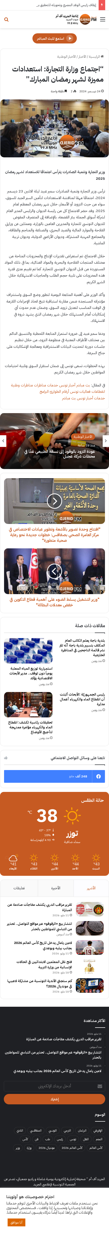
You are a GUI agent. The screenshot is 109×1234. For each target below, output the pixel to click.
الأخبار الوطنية (66, 56)
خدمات (52, 385)
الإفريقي (98, 1130)
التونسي (53, 1130)
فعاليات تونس (80, 391)
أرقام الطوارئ (59, 391)
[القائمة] (102, 21)
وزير (18, 1148)
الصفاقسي (36, 1130)
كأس (25, 1139)
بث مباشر (83, 385)
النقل (86, 1139)
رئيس (60, 1139)
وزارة (29, 1148)
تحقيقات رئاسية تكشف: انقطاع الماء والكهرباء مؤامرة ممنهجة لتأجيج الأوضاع (30, 727)
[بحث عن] (6, 21)
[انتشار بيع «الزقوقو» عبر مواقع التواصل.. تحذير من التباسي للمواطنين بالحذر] (90, 928)
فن (36, 1139)
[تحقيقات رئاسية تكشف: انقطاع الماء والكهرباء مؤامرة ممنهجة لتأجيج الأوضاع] (28, 704)
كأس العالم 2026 (72, 1148)
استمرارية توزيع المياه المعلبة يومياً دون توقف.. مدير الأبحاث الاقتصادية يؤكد (30, 673)
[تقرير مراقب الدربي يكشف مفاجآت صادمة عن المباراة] (90, 909)
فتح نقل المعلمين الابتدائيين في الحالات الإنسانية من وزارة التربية (44, 964)
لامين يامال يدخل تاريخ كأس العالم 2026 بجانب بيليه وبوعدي (43, 945)
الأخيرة (55, 888)
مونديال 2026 (47, 1148)
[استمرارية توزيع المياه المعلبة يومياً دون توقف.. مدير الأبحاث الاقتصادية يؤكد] (28, 651)
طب (47, 1139)
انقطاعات (98, 391)
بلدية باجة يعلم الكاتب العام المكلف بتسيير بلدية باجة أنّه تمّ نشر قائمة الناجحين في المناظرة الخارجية (82, 648)
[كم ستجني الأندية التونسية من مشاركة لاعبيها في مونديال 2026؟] (90, 985)
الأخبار (82, 56)
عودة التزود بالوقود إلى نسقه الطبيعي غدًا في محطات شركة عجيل (59, 454)
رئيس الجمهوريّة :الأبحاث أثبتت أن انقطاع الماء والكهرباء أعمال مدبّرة (82, 699)
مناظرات (40, 385)
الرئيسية (95, 56)
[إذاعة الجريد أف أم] (76, 19)
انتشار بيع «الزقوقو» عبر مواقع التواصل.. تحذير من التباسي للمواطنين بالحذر (39, 926)
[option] (54, 441)
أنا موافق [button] (16, 1222)
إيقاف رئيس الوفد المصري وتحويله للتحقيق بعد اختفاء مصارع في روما (51, 5)
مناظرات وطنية (22, 385)
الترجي (67, 1130)
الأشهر (91, 888)
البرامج (44, 391)
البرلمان (82, 1130)
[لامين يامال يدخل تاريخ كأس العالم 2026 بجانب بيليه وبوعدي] (90, 947)
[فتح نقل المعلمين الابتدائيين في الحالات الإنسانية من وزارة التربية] (90, 966)
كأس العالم (95, 1148)
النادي (20, 1130)
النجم (99, 1139)
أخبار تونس (67, 385)
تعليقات (19, 888)
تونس (73, 1139)
